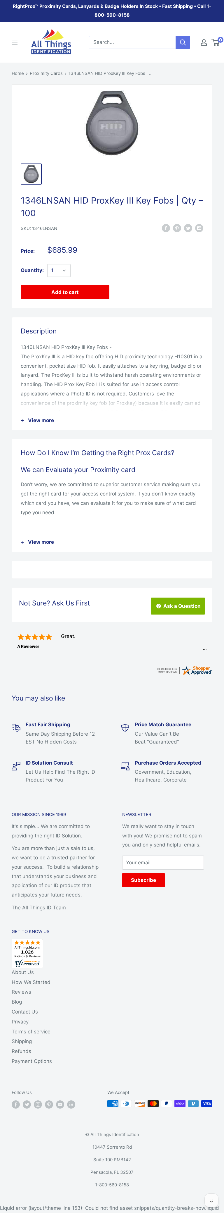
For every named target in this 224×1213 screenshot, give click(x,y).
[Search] (183, 42)
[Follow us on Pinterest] (49, 1104)
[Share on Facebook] (166, 228)
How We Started (31, 982)
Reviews (21, 992)
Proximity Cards (46, 73)
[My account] (204, 42)
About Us (23, 972)
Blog (17, 1002)
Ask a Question (181, 606)
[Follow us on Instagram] (38, 1104)
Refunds (21, 1051)
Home (18, 73)
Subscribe (143, 880)
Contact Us (25, 1012)
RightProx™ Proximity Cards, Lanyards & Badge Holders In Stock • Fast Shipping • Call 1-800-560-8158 (112, 10)
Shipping (22, 1041)
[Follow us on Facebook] (16, 1104)
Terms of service (31, 1032)
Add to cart (65, 292)
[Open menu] (15, 42)
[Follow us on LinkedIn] (71, 1104)
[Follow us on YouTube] (60, 1104)
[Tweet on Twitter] (188, 228)
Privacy (20, 1022)
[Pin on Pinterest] (177, 228)
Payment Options (32, 1061)
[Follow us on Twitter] (27, 1104)
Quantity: (32, 270)
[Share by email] (199, 228)
